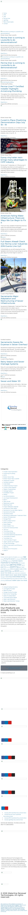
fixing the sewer (9, 559)
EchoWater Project (8, 492)
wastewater (8, 580)
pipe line (3, 567)
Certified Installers (8, 482)
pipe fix (23, 565)
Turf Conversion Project (9, 540)
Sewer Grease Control (9, 520)
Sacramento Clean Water (10, 508)
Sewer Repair (7, 524)
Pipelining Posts (7, 505)
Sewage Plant (7, 519)
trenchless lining (18, 577)
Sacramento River (8, 513)
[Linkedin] (6, 722)
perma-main (5, 565)
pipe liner (8, 567)
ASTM (5, 475)
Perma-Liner (6, 18)
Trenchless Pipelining (9, 533)
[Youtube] (10, 722)
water (14, 580)
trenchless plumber (17, 578)
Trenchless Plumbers (9, 536)
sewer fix (22, 571)
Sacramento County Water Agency (12, 510)
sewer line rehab (6, 573)
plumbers (8, 569)
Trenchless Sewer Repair (10, 597)
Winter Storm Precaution (10, 548)
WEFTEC (5, 547)
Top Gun (5, 529)
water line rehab (22, 580)
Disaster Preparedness (9, 489)
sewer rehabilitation (22, 573)
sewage (12, 571)
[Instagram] (13, 757)
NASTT (5, 499)
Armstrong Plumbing (9, 473)
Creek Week (6, 484)
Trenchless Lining (8, 531)
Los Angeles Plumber (9, 588)
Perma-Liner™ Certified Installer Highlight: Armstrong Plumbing (12, 88)
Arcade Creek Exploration (10, 471)
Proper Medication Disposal (10, 506)
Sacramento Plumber (9, 512)
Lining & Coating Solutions (10, 587)
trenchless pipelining (6, 578)
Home (5, 13)
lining (5, 561)
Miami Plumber (7, 590)
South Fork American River (10, 527)
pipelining (14, 567)
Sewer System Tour (8, 526)
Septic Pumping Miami (9, 595)
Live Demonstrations (8, 496)
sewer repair (5, 575)
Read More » (4, 53)
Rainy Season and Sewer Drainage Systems (12, 363)
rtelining (7, 571)
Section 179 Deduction (9, 517)
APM (4, 15)
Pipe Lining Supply (8, 22)
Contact (5, 23)
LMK (4, 16)
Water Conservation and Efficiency (12, 545)
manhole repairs (17, 561)
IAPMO (5, 494)
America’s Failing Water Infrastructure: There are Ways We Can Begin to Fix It (13, 219)
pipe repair (21, 567)
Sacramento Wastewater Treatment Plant (14, 515)
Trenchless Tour (7, 538)
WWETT (5, 550)
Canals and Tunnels (8, 480)
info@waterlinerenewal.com (12, 701)
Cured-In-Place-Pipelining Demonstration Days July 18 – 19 (13, 122)
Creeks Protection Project (10, 485)
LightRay (5, 20)
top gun (3, 576)
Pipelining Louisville (8, 503)
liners (2, 561)
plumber (3, 569)
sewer (17, 571)
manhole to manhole (9, 563)
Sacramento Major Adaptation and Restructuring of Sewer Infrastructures (12, 299)
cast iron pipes (20, 557)
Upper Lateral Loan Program (11, 541)
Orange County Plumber (10, 592)
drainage (2, 559)
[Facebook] (3, 722)
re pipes (16, 569)
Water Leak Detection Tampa (11, 601)
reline (12, 569)
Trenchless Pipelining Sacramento (12, 534)
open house (21, 563)
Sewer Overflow (7, 522)
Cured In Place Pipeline (9, 487)
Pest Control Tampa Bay (10, 594)
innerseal (24, 559)
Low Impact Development (10, 498)
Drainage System (8, 491)
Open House (6, 501)
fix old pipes (18, 559)
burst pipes (14, 557)
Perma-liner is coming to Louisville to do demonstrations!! (13, 40)
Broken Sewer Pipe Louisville (11, 478)
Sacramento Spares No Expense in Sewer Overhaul (14, 343)
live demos (9, 561)
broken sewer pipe (6, 557)
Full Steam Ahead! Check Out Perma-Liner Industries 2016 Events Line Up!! (14, 243)
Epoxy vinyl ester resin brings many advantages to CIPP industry (14, 159)
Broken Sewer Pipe (8, 477)
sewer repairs (22, 575)
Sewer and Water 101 (11, 381)
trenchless (9, 577)
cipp (24, 557)
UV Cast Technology (8, 543)
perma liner (15, 565)
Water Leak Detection (9, 599)
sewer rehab (14, 573)
